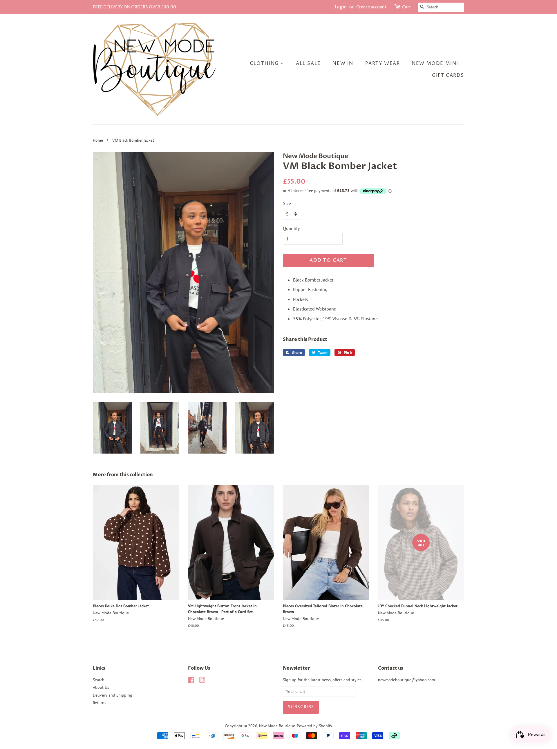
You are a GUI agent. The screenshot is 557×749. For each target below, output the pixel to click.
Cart (406, 7)
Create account (371, 7)
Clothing (265, 63)
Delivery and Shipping (112, 695)
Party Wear (382, 63)
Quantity (291, 228)
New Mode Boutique (277, 725)
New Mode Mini (435, 63)
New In (342, 63)
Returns (99, 702)
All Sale (308, 63)
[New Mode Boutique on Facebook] (191, 681)
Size (287, 203)
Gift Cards (448, 75)
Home (98, 140)
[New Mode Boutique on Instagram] (202, 681)
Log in (341, 7)
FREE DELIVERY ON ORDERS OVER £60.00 (134, 7)
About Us (101, 687)
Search (98, 679)
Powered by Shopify (314, 725)
